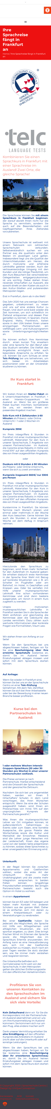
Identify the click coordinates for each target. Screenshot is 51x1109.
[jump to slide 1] (18, 751)
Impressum (6, 1099)
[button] (47, 10)
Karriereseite (6, 1096)
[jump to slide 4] (27, 751)
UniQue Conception (23, 1088)
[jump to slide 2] (21, 751)
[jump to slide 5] (30, 751)
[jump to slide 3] (24, 751)
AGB (19, 1096)
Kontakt (30, 1096)
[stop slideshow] (33, 751)
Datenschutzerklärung (27, 1099)
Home (6, 53)
